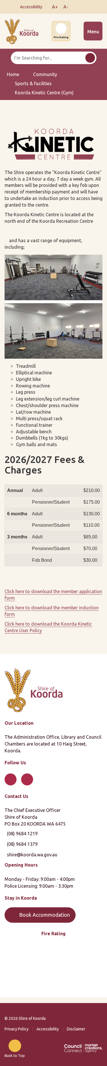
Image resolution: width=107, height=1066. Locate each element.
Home (13, 74)
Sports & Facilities (33, 83)
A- (65, 6)
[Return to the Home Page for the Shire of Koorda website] (33, 689)
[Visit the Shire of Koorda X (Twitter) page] (85, 7)
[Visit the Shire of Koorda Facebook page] (76, 7)
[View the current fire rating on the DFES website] (53, 968)
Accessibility (48, 1029)
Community (45, 74)
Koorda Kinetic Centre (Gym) (44, 92)
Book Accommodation (44, 915)
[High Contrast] (46, 6)
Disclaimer (76, 1029)
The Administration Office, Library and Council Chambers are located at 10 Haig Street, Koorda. (53, 743)
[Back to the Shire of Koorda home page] (21, 30)
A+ (55, 6)
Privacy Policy (17, 1029)
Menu (93, 31)
